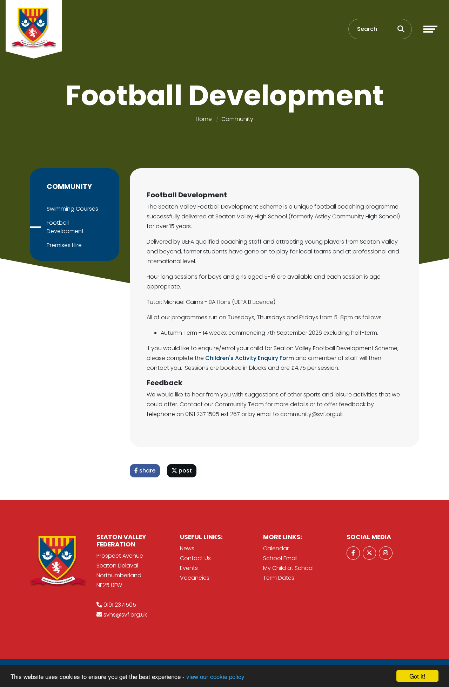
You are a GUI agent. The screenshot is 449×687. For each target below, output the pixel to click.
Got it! (417, 676)
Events (189, 568)
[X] (369, 553)
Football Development (65, 227)
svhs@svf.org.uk (125, 615)
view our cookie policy (215, 676)
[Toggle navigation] (430, 29)
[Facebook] (353, 553)
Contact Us (195, 558)
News (187, 548)
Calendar (276, 548)
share (146, 471)
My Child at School (288, 568)
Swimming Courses (72, 209)
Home (204, 119)
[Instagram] (385, 553)
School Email (280, 558)
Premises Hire (64, 245)
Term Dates (278, 578)
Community (237, 119)
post (184, 471)
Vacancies (194, 578)
